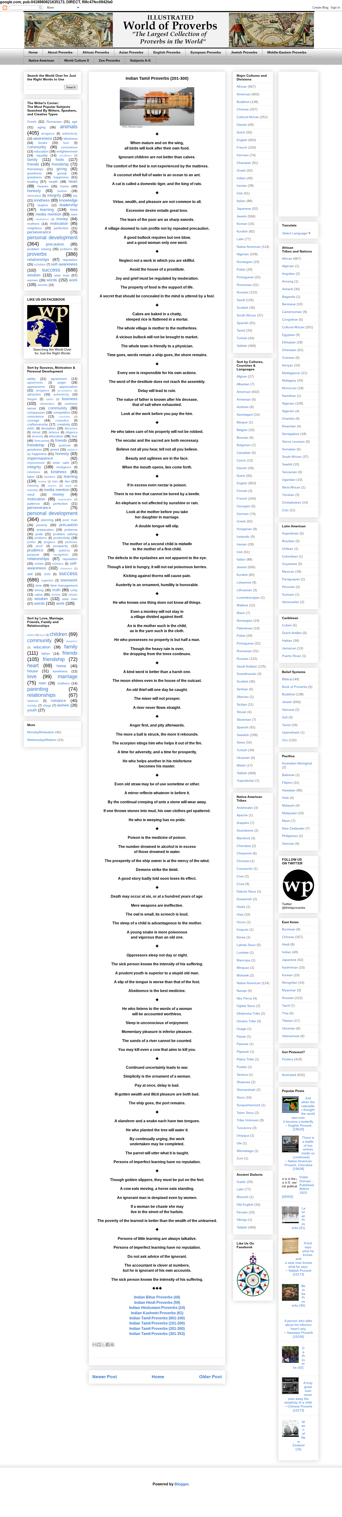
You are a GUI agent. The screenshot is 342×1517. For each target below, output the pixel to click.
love (73, 209)
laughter (42, 205)
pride (39, 534)
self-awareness (64, 264)
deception (48, 428)
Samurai (288, 709)
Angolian (288, 274)
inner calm (61, 463)
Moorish (242, 1197)
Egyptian (288, 335)
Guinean (288, 357)
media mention (48, 214)
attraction (34, 394)
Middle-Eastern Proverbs (286, 52)
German (243, 155)
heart (73, 181)
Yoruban (288, 495)
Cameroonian (292, 312)
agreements (35, 382)
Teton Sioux (245, 1113)
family (32, 159)
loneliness (60, 671)
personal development (52, 237)
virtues (72, 594)
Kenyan (287, 365)
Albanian (243, 384)
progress (49, 542)
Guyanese (289, 564)
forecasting (41, 440)
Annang (287, 281)
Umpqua (243, 1135)
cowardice (62, 420)
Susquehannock (248, 1105)
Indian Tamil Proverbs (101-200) (157, 1323)
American (244, 94)
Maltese (242, 605)
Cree (240, 876)
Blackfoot (243, 838)
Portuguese (245, 277)
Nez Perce (244, 998)
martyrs (52, 485)
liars (55, 481)
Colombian (290, 556)
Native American (41, 60)
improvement (36, 463)
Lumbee (243, 952)
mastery (32, 490)
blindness (70, 138)
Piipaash (243, 1051)
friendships (35, 169)
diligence (71, 432)
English (242, 140)
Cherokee (244, 846)
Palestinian (245, 628)
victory (55, 594)
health (53, 181)
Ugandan (288, 479)
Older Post (210, 1376)
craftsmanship (37, 424)
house (32, 671)
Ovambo (288, 418)
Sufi (285, 717)
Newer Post (104, 1376)
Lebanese (244, 582)
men (74, 214)
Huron (241, 922)
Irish (240, 193)
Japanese (244, 208)
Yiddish (242, 346)
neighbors (34, 228)
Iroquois (242, 929)
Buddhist (243, 102)
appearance (36, 386)
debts (31, 428)
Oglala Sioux (246, 1006)
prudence (35, 550)
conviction (64, 416)
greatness (34, 177)
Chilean (287, 549)
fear (74, 436)
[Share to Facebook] (107, 1344)
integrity (54, 195)
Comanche (245, 868)
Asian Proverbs (131, 52)
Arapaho (243, 823)
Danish (242, 124)
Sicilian (242, 704)
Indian (241, 178)
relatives (33, 701)
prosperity (60, 546)
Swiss (241, 742)
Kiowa (241, 937)
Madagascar (291, 373)
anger (61, 382)
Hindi (285, 944)
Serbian (242, 689)
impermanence (40, 458)
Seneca (242, 1074)
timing (39, 590)
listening (32, 485)
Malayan (288, 805)
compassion (36, 412)
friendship (60, 164)
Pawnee (242, 1044)
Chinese (243, 109)
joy (75, 195)
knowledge (68, 200)
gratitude (64, 445)
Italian (241, 201)
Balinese (288, 775)
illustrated (289, 1075)
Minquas (243, 967)
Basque (242, 422)
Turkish (242, 338)
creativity (63, 424)
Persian (242, 1212)
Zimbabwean (291, 502)
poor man (70, 520)
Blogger (181, 1484)
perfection (61, 228)
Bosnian (242, 437)
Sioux (241, 1097)
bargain (32, 399)
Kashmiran (290, 967)
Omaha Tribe (246, 1021)
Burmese (288, 929)
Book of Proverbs (294, 687)
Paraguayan (291, 579)
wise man (61, 275)
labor (31, 476)
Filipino (287, 782)
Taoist (241, 330)
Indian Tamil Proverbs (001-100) (157, 1318)
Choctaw (243, 861)
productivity (61, 538)
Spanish (242, 323)
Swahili (287, 464)
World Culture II (76, 60)
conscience (69, 147)
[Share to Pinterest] (112, 1344)
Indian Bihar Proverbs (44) (157, 1297)
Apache (242, 815)
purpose (33, 554)
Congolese (290, 319)
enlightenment (67, 151)
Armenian (244, 399)
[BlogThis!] (99, 1344)
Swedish (243, 735)
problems (66, 249)
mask (68, 485)
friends (33, 164)
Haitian (287, 640)
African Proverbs (96, 52)
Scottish (242, 307)
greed (54, 449)
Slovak (241, 712)
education (41, 151)
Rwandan (289, 426)
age (74, 121)
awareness (42, 138)
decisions (71, 428)
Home (33, 52)
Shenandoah (246, 1090)
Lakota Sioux (246, 945)
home (64, 186)
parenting (37, 689)
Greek (31, 121)
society (32, 705)
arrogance (47, 133)
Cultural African (248, 117)
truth (56, 590)
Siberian (243, 697)
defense (54, 432)
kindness (42, 200)
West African (291, 487)
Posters (287, 1059)
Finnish (242, 491)
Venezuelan (290, 602)
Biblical (287, 679)
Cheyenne (244, 853)
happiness (61, 177)
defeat (36, 432)
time (39, 585)
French (242, 147)
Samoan (288, 843)
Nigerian (243, 254)
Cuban (287, 625)
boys (42, 635)
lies (67, 481)
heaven (42, 186)
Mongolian (289, 982)
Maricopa (243, 960)
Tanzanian (289, 472)
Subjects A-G (140, 60)
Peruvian (288, 587)
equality (42, 155)
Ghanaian (244, 163)
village (47, 705)
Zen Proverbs (109, 60)
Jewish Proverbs (244, 52)
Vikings (242, 1220)
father (45, 653)
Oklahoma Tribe (248, 1013)
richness (58, 563)
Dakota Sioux (246, 891)
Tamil (286, 1005)
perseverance (39, 232)
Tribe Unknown (248, 1120)
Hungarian (244, 529)
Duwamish (244, 899)
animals (68, 126)
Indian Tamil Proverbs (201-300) (157, 1329)
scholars (40, 264)
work (73, 280)
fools (60, 159)
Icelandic (243, 536)
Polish (241, 269)
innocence (34, 195)
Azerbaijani (245, 414)
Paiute (241, 1036)
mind (30, 494)
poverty (41, 525)
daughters (71, 641)
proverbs (37, 254)
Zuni (240, 1158)
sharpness (66, 568)
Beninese (289, 304)
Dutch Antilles (292, 633)
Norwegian (244, 262)
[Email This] (94, 1344)
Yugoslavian (245, 780)
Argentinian (290, 533)
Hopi (240, 914)
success (51, 270)
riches (39, 563)
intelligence (63, 467)
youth (32, 710)
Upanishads (290, 732)
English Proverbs (167, 52)
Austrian (243, 407)
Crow (240, 884)
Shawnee (243, 1082)
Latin (240, 239)
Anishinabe (245, 808)
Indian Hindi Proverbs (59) (157, 1303)
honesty (34, 191)
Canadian (244, 453)
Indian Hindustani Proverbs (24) (157, 1308)
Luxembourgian (248, 597)
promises (71, 542)
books (42, 143)
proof (39, 546)
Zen (285, 740)
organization (65, 499)
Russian (242, 292)
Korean (242, 224)
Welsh (241, 765)
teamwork (68, 580)
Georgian (243, 506)
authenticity (69, 133)
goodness (34, 173)
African (242, 86)
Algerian (288, 266)
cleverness (47, 403)
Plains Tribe (245, 1059)
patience (33, 503)
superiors (47, 580)
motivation (59, 223)
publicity (64, 550)
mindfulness (42, 219)
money (62, 219)
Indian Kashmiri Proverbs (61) (157, 1313)
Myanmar (289, 990)
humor (62, 191)
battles (50, 399)
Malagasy (289, 380)
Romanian (54, 121)
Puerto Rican (291, 656)
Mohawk (243, 975)
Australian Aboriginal (297, 763)
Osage (241, 1029)
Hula (285, 798)
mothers (33, 224)
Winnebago (245, 1151)
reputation (70, 260)
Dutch (241, 132)
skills (47, 574)
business (69, 399)
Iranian (242, 185)
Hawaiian (288, 790)
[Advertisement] (298, 143)
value (39, 594)
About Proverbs (60, 52)
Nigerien (288, 411)
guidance (72, 449)
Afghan (242, 376)
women (32, 280)
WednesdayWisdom (42, 740)
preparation (45, 529)
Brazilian (288, 541)
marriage (67, 676)
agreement (59, 379)
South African (246, 315)
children (58, 634)
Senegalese (290, 434)
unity (73, 590)
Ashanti (287, 289)
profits (31, 542)
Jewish (242, 216)
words (52, 280)
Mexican (288, 571)
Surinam (288, 594)
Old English (245, 1204)
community (36, 147)
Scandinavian (246, 674)
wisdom (33, 275)
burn (66, 143)
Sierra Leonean (293, 441)
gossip (62, 173)
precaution (55, 244)
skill (30, 574)
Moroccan (289, 388)
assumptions (64, 390)
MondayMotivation (40, 732)
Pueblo (242, 1067)
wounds (42, 285)
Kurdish (242, 231)
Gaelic (241, 1182)
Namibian (289, 396)
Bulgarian (244, 445)
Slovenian (244, 719)
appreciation (68, 386)
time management (63, 585)
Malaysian (289, 813)
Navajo (242, 991)
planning (47, 520)
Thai (285, 1013)
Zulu (285, 510)
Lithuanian (244, 590)
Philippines (290, 836)
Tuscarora (244, 1128)
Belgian (242, 430)
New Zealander (293, 828)
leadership (68, 205)
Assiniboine (245, 830)
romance (58, 700)
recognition (61, 554)
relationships (38, 259)
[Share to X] (103, 1344)
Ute (239, 1143)
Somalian (289, 449)
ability (31, 379)
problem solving (39, 249)
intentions (33, 472)
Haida (241, 907)
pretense (70, 529)
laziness (49, 476)
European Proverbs (206, 52)
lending (42, 481)
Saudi (241, 300)
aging (41, 127)
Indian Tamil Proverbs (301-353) (157, 1334)
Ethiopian (289, 342)
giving (62, 169)
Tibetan (287, 1020)
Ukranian (243, 758)
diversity (37, 436)
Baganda (288, 297)
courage (33, 420)
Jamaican (289, 648)
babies (31, 635)
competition (61, 412)
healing (32, 181)
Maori (241, 613)
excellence (66, 155)
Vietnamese (290, 1036)
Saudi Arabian (247, 666)
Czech (241, 460)
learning (47, 209)
